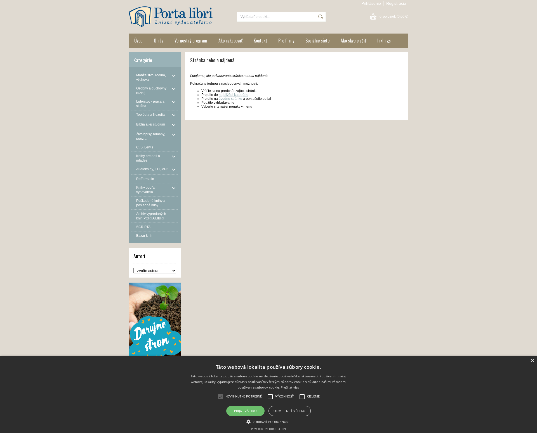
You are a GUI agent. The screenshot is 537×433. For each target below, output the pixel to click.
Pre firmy (286, 40)
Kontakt (260, 40)
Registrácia (396, 3)
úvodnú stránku (230, 99)
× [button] (532, 361)
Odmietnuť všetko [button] (289, 411)
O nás (158, 40)
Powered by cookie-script (268, 429)
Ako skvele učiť (353, 40)
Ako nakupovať (230, 40)
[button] (268, 421)
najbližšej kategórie (233, 95)
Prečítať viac (290, 387)
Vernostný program (191, 40)
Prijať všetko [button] (245, 411)
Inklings (384, 40)
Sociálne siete (317, 40)
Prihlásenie (371, 3)
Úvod (138, 40)
